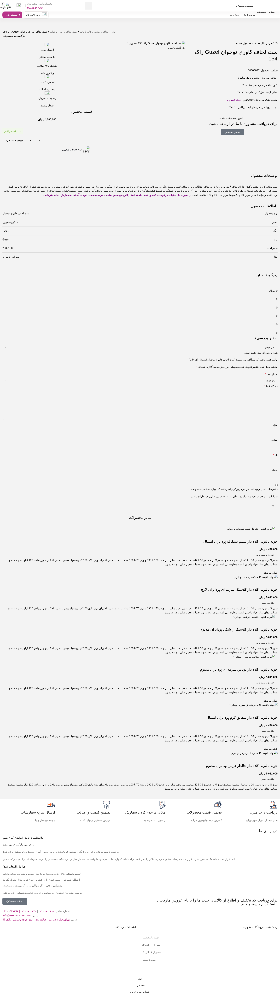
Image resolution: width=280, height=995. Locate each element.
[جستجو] (88, 6)
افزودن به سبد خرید (14, 140)
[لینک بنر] (140, 497)
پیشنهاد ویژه (12, 15)
